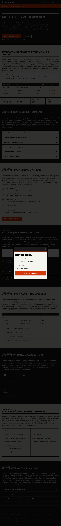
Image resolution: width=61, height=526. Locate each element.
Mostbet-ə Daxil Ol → (30, 273)
